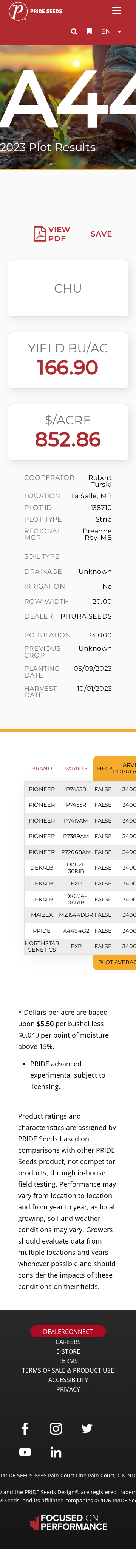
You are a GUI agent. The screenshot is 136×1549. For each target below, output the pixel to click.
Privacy (68, 1389)
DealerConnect (68, 1332)
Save (101, 233)
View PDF (59, 234)
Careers (68, 1342)
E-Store (68, 1351)
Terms (68, 1361)
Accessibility (68, 1380)
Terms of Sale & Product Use (68, 1370)
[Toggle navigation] (117, 10)
